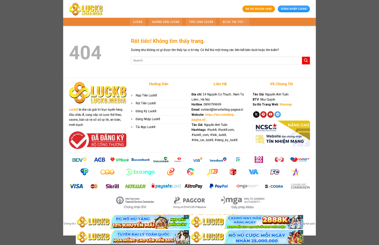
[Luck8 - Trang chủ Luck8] (86, 9)
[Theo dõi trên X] (256, 114)
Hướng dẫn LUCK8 (165, 22)
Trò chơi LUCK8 (201, 22)
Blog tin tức (233, 22)
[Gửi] (306, 60)
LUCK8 (137, 22)
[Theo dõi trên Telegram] (277, 114)
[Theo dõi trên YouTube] (270, 114)
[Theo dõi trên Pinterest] (263, 114)
